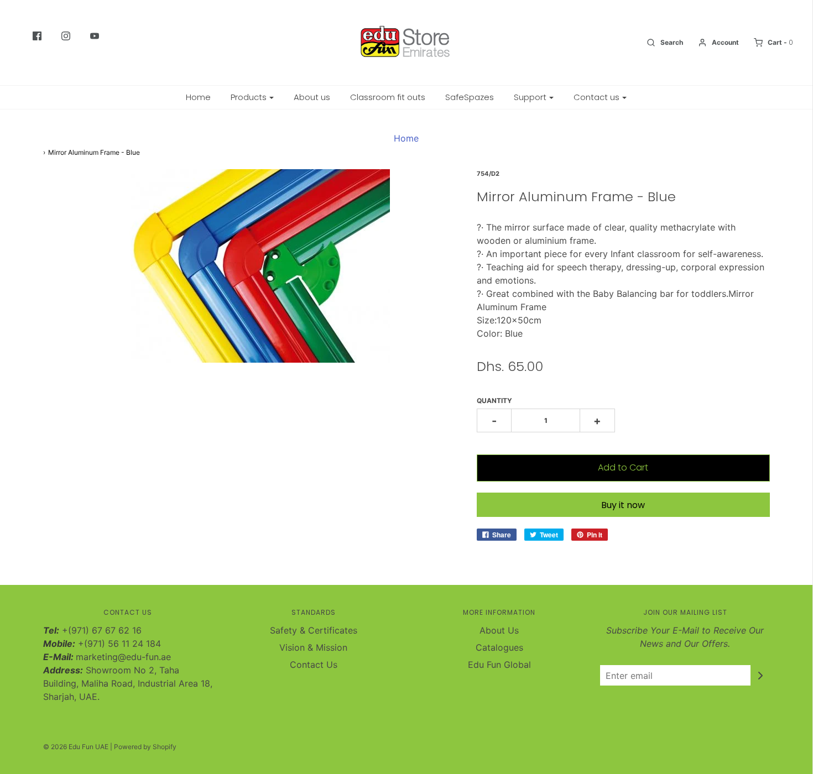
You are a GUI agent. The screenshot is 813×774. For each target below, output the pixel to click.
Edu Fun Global (499, 664)
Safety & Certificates (313, 630)
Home (198, 97)
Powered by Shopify (145, 746)
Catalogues (499, 647)
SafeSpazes (469, 97)
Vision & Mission (313, 647)
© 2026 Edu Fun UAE (75, 746)
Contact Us (313, 664)
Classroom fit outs (387, 97)
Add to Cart (623, 467)
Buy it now (623, 505)
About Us (499, 630)
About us (312, 97)
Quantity (494, 400)
